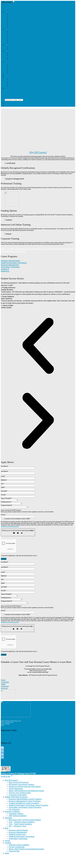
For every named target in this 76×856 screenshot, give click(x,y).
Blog (7, 62)
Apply (8, 88)
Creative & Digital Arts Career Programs (30, 36)
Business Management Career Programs (30, 34)
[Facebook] (38, 747)
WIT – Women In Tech (19, 60)
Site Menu (7, 93)
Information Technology (22, 73)
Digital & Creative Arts (21, 68)
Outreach (10, 51)
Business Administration (22, 64)
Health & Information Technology (27, 71)
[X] (38, 757)
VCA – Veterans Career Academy (26, 55)
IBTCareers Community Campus (25, 16)
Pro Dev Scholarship (20, 82)
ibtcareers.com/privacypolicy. (10, 526)
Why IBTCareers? (13, 12)
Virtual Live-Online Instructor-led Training (32, 18)
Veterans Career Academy (23, 79)
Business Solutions (15, 44)
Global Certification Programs (21, 29)
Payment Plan (16, 86)
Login (9, 106)
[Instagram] (38, 751)
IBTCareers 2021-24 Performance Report (29, 53)
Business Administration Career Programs (31, 31)
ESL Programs (16, 42)
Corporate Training (19, 47)
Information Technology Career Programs (32, 40)
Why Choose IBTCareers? (21, 14)
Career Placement (18, 20)
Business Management (20, 66)
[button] (38, 346)
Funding (9, 77)
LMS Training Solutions (21, 49)
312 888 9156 (7, 725)
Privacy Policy (4, 736)
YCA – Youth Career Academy (24, 58)
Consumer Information (21, 27)
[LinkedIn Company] (38, 754)
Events (8, 75)
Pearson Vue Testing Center (23, 25)
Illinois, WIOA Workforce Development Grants (33, 23)
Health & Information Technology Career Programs (37, 38)
